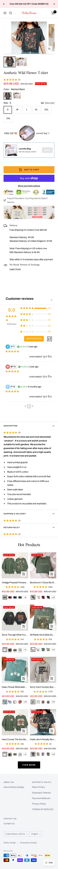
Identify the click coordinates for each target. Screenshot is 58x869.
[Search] (10, 13)
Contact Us (9, 823)
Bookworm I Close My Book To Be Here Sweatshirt (43, 582)
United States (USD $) (15, 834)
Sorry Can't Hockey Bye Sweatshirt (43, 687)
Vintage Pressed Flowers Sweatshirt (15, 582)
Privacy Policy (39, 804)
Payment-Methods (41, 798)
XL (36, 109)
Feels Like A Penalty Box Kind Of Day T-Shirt (43, 739)
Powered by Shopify (28, 843)
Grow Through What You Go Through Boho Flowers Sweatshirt (15, 635)
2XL (46, 109)
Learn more (15, 269)
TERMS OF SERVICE (43, 809)
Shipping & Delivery (15, 514)
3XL (8, 118)
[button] (25, 406)
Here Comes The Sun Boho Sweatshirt (15, 739)
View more (29, 765)
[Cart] (52, 13)
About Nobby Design (14, 787)
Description (10, 426)
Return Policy (12, 527)
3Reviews (11, 324)
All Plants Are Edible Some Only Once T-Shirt (43, 635)
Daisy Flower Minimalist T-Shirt (15, 687)
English (35, 834)
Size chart (49, 103)
